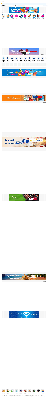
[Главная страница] (1, 3)
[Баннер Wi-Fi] (24, 314)
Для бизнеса (45, 5)
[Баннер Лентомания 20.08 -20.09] (24, 9)
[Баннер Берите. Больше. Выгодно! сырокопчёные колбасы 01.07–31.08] (24, 197)
